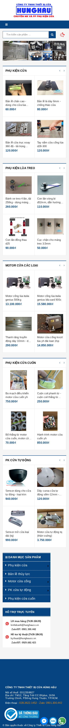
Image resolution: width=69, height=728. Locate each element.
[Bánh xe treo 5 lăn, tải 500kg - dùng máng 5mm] (50, 185)
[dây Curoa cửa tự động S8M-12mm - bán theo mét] (18, 477)
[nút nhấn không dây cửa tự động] (50, 518)
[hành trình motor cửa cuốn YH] (18, 421)
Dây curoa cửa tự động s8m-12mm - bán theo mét (16, 494)
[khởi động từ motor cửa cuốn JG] (50, 380)
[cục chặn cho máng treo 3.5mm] (18, 226)
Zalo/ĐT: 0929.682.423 (23, 642)
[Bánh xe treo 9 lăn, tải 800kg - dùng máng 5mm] (50, 226)
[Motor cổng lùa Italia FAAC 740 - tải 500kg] (50, 282)
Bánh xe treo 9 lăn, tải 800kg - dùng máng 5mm (50, 243)
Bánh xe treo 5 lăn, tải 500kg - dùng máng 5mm (50, 202)
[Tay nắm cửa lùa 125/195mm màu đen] (50, 88)
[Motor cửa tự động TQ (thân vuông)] (18, 518)
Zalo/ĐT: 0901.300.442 (23, 629)
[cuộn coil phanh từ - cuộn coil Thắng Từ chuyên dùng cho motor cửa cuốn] (18, 380)
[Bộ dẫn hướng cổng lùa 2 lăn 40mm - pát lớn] (50, 129)
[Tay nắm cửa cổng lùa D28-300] (18, 129)
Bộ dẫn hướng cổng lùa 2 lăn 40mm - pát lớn (49, 146)
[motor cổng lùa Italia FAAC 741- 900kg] (50, 324)
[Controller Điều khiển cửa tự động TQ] (50, 477)
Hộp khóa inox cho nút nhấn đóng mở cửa (48, 438)
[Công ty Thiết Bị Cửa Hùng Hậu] (34, 10)
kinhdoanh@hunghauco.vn (25, 625)
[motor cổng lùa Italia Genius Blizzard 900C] (18, 282)
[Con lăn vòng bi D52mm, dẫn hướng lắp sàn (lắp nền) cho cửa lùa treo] (18, 185)
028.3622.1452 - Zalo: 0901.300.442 (40, 702)
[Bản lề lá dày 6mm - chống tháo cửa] (18, 88)
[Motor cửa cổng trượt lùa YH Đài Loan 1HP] (18, 324)
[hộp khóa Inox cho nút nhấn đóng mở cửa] (50, 421)
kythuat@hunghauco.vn (23, 638)
